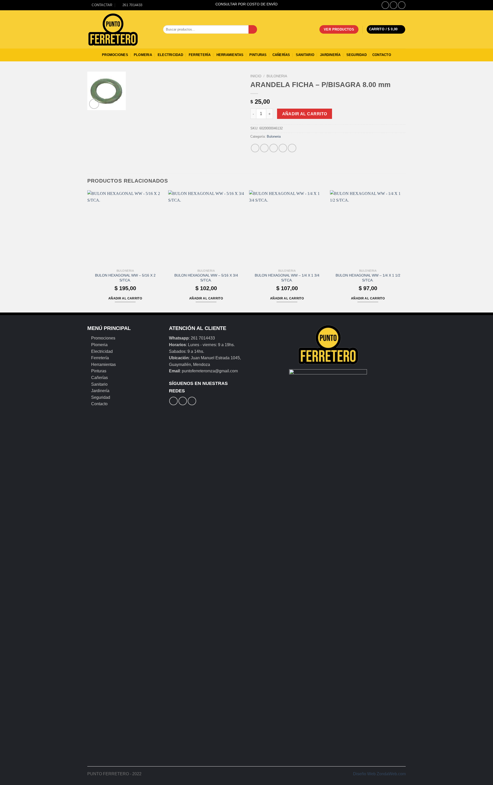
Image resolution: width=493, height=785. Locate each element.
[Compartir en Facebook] (255, 148)
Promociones (115, 55)
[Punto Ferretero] (121, 29)
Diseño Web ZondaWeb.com (379, 774)
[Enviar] (253, 29)
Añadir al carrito (304, 114)
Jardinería (330, 55)
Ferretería (200, 55)
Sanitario (305, 55)
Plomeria (143, 55)
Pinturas (258, 55)
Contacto (381, 55)
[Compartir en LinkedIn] (292, 148)
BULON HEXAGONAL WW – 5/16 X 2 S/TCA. (125, 277)
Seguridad (356, 55)
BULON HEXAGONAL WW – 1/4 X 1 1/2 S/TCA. (368, 277)
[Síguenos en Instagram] (393, 5)
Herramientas (230, 55)
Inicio (255, 76)
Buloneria (277, 76)
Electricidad (170, 55)
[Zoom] (94, 104)
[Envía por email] (273, 148)
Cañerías (281, 55)
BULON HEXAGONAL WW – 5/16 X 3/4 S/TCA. (206, 277)
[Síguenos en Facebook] (385, 5)
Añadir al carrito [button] (125, 298)
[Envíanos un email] (401, 5)
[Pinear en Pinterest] (283, 148)
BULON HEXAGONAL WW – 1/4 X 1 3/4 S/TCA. (287, 277)
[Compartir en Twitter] (264, 148)
